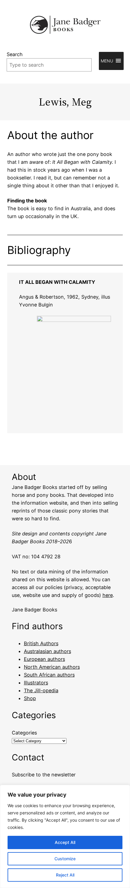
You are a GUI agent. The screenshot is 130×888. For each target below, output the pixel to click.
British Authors (41, 643)
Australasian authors (47, 651)
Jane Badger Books (34, 610)
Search (15, 54)
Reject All (65, 874)
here (107, 595)
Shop (30, 698)
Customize (65, 858)
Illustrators (36, 683)
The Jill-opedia (41, 690)
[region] (65, 836)
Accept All (65, 842)
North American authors (52, 667)
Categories (24, 733)
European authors (44, 659)
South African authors (49, 675)
